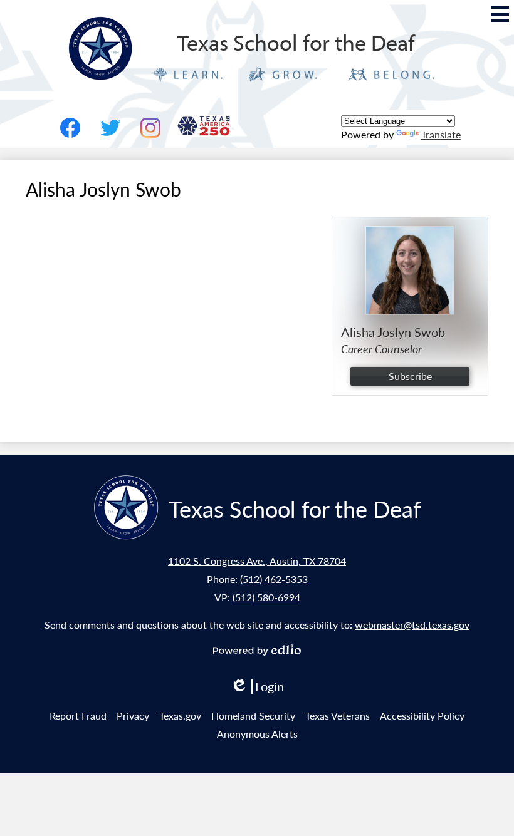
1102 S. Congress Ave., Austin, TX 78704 (257, 561)
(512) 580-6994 (266, 597)
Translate (441, 134)
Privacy (133, 715)
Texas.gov (180, 715)
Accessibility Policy (422, 715)
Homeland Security (253, 715)
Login (257, 686)
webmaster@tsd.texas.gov (412, 624)
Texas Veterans (337, 715)
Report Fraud (78, 715)
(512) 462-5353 (274, 579)
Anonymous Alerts (257, 733)
